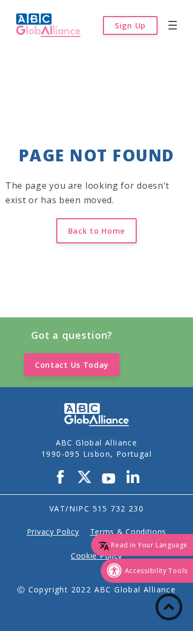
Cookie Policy (96, 556)
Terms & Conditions (128, 531)
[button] (172, 25)
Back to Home (96, 231)
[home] (45, 24)
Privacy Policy (53, 531)
